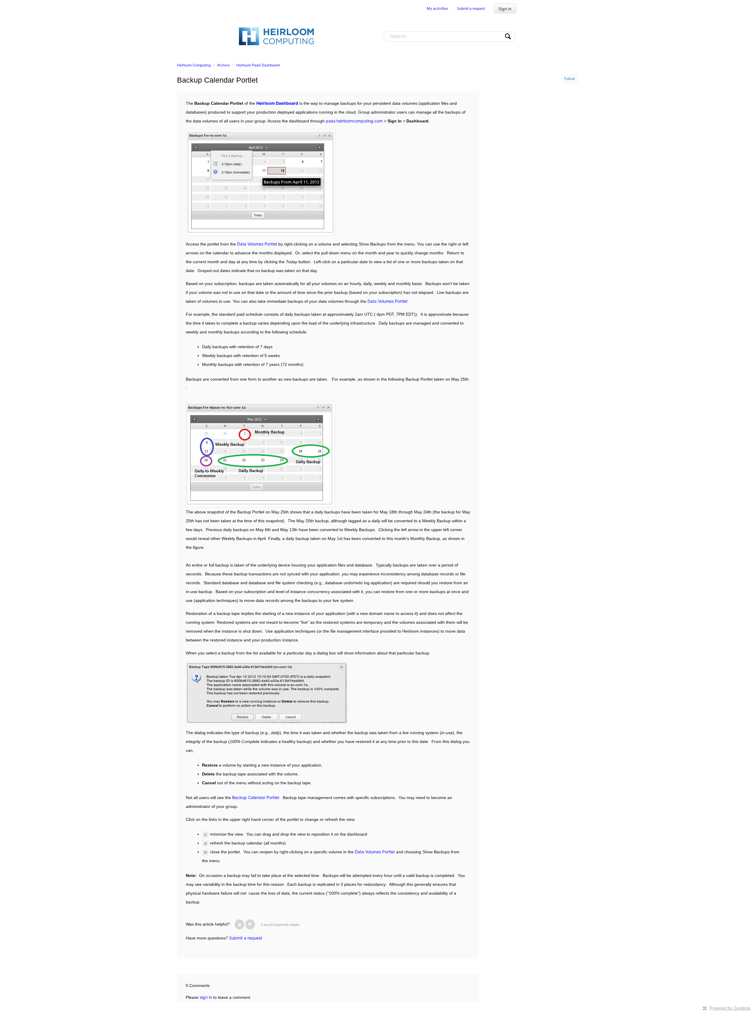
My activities (437, 8)
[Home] (276, 36)
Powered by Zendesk (730, 1008)
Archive (223, 65)
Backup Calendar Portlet (255, 797)
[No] (250, 924)
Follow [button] (569, 78)
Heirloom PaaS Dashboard (258, 65)
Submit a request (471, 8)
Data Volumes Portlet (257, 243)
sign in (206, 997)
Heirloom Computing (194, 65)
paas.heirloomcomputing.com (354, 120)
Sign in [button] (504, 8)
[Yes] (239, 924)
